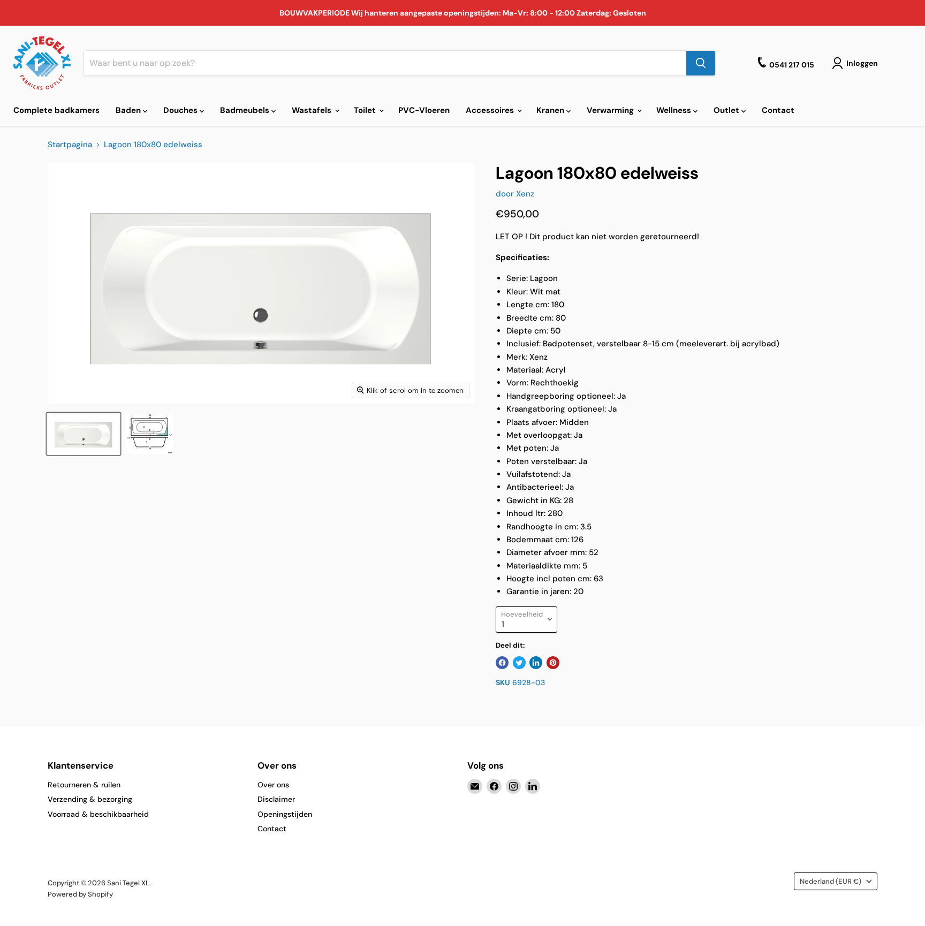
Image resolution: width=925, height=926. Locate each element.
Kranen (551, 110)
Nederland (830, 881)
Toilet (366, 110)
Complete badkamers (56, 110)
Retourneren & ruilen (84, 785)
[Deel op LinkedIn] (535, 662)
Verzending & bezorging (90, 799)
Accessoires (491, 110)
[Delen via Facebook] (502, 662)
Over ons (273, 785)
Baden (129, 110)
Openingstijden (284, 814)
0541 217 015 (791, 65)
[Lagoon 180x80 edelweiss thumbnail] (83, 434)
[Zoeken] (700, 63)
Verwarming (611, 110)
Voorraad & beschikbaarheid (98, 814)
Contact (778, 110)
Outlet (727, 110)
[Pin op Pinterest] (553, 662)
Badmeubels (245, 110)
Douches (181, 110)
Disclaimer (276, 799)
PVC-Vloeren (424, 110)
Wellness (674, 110)
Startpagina (70, 144)
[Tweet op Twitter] (519, 662)
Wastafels (312, 110)
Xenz (525, 193)
